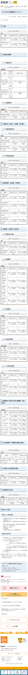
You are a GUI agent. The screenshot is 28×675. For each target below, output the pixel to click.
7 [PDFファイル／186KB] (23, 460)
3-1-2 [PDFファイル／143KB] (23, 148)
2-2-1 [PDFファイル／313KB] (23, 116)
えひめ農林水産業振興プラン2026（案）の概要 (11, 602)
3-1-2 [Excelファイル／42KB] (15, 148)
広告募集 (19, 659)
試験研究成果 (4, 614)
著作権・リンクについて (6, 659)
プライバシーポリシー (6, 661)
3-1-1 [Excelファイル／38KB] (15, 142)
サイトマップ (20, 657)
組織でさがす (12, 6)
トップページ (6, 6)
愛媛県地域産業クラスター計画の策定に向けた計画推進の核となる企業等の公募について (13, 610)
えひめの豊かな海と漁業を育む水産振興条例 (10, 605)
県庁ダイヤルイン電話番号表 (14, 653)
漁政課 (25, 6)
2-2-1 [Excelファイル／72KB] (15, 116)
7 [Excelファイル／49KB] (16, 460)
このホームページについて (7, 657)
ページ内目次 (5, 20)
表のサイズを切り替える (14, 31)
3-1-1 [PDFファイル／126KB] (23, 142)
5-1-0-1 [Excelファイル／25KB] (13, 252)
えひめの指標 (4, 598)
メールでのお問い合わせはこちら (9, 570)
